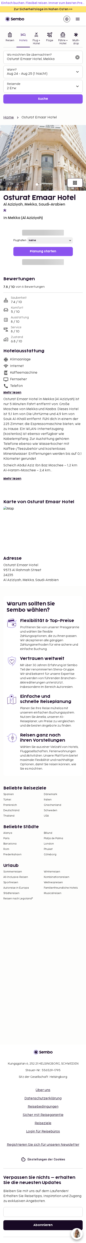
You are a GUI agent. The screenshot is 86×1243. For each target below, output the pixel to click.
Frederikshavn (12, 854)
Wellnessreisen (53, 882)
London (49, 843)
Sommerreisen (12, 871)
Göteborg (50, 854)
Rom (6, 849)
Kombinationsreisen (56, 877)
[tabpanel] (43, 77)
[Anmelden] (66, 19)
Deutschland (11, 810)
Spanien (8, 794)
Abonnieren (43, 1225)
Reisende (13, 84)
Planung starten (43, 251)
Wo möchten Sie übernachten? (29, 55)
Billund (48, 833)
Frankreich (10, 805)
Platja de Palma (53, 838)
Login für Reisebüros (43, 1132)
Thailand (8, 815)
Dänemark (50, 794)
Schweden (50, 810)
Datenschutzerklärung (43, 1098)
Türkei (7, 799)
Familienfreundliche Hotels (61, 887)
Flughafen (19, 240)
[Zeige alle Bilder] (75, 182)
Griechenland (52, 805)
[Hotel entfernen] (77, 57)
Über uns (43, 1090)
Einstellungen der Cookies (46, 1159)
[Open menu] (77, 19)
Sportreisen (10, 882)
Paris (6, 838)
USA (46, 815)
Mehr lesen (12, 392)
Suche (43, 98)
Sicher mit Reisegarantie (43, 1115)
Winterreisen (52, 871)
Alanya (7, 833)
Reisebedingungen (43, 1107)
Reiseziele (43, 1123)
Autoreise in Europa (16, 887)
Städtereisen (11, 893)
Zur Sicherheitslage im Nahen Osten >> (43, 9)
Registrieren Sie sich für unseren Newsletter (43, 1145)
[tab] (9, 39)
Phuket (48, 849)
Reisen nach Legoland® (18, 898)
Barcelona (9, 843)
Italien (48, 799)
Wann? (11, 69)
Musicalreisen (52, 893)
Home (8, 117)
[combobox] (39, 59)
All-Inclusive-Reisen (15, 877)
